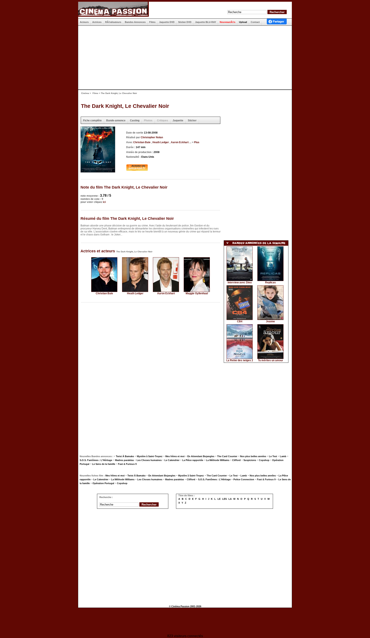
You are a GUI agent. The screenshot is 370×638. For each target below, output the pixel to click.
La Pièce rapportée (192, 460)
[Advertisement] (183, 57)
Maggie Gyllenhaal (197, 293)
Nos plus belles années (253, 456)
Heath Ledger (161, 142)
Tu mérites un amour (270, 360)
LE (219, 499)
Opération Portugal (103, 483)
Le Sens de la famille (103, 464)
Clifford (236, 460)
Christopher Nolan (152, 137)
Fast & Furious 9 (127, 464)
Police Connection (243, 479)
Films (95, 93)
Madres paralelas (124, 460)
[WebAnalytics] (185, 621)
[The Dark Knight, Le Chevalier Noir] (98, 171)
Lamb (283, 456)
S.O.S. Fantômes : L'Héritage (96, 460)
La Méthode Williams (217, 460)
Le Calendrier (171, 460)
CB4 (239, 321)
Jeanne (270, 321)
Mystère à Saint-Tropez (150, 456)
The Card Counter (227, 456)
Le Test (273, 456)
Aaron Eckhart (180, 142)
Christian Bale (142, 142)
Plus (196, 142)
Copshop (264, 460)
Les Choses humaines (149, 460)
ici (104, 202)
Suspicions (249, 460)
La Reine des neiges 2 (239, 360)
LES (224, 499)
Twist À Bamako (125, 456)
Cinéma (85, 93)
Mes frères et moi (175, 456)
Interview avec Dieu (240, 282)
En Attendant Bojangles (200, 456)
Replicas (270, 282)
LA (230, 499)
